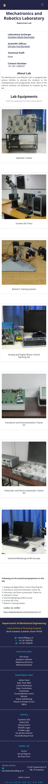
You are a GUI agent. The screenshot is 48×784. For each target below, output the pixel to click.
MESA (24, 704)
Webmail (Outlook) (24, 665)
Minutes (24, 696)
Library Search (24, 725)
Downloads (24, 691)
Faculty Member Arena (24, 693)
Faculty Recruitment (24, 733)
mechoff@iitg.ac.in (25, 637)
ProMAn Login (24, 730)
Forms (24, 751)
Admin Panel (24, 680)
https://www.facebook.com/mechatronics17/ (22, 612)
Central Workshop (24, 685)
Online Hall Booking (24, 699)
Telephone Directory (24, 662)
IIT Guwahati (38, 770)
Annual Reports (24, 754)
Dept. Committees (24, 688)
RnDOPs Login (24, 727)
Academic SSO (24, 719)
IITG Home (24, 657)
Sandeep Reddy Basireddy (21, 37)
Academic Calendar (24, 659)
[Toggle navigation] (42, 4)
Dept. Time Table (24, 683)
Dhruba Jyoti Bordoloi (19, 46)
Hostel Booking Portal (24, 735)
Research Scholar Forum (24, 701)
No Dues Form (24, 756)
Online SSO (24, 722)
